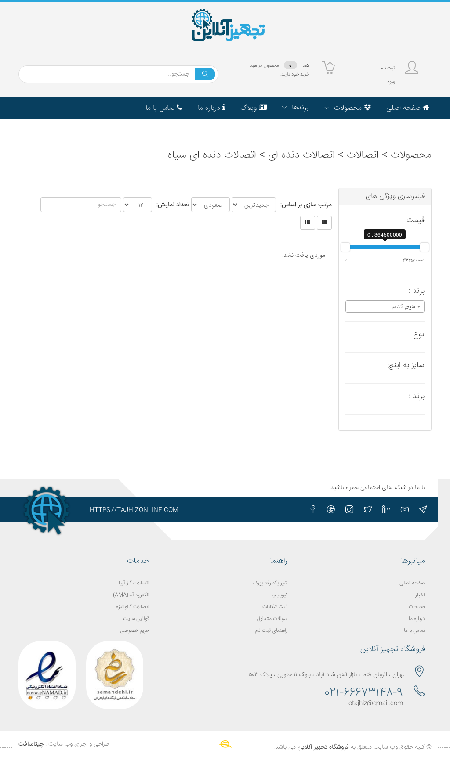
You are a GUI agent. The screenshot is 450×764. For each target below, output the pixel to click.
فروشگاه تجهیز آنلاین (323, 747)
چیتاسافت (31, 744)
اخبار (420, 595)
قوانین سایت (136, 619)
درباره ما (417, 619)
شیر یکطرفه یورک (270, 583)
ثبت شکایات (274, 607)
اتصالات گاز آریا (134, 583)
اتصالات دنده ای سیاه (211, 155)
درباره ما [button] (210, 108)
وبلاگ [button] (249, 108)
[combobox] (385, 306)
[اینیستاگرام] (349, 509)
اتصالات (363, 155)
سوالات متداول (272, 619)
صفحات (417, 607)
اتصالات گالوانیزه (132, 607)
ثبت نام (388, 68)
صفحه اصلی (412, 583)
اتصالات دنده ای (301, 155)
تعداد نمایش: (172, 205)
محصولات (411, 155)
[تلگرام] (423, 509)
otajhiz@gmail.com (375, 703)
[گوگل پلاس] (331, 509)
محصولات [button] (348, 108)
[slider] (345, 247)
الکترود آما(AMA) (131, 595)
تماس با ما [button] (161, 108)
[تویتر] (367, 509)
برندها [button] (299, 107)
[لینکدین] (386, 509)
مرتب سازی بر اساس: (306, 205)
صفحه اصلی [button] (404, 108)
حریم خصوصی (134, 631)
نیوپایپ (279, 595)
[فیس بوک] (312, 509)
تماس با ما (414, 631)
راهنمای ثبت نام (271, 631)
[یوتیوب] (404, 509)
